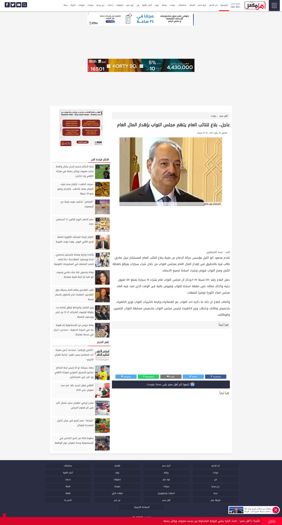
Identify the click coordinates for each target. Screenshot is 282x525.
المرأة (72, 5)
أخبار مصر (202, 5)
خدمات (110, 5)
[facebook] (7, 4)
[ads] (141, 19)
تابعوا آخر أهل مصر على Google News (168, 384)
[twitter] (13, 4)
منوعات (81, 5)
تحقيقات (119, 5)
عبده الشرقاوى (214, 252)
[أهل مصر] (255, 5)
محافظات (182, 5)
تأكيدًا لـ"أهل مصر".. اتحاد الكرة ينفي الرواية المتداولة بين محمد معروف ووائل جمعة (211, 521)
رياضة (164, 5)
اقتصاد (192, 5)
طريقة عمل (215, 500)
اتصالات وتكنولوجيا (166, 493)
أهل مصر (166, 500)
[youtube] (18, 4)
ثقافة (68, 493)
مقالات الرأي (117, 493)
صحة (66, 5)
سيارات (91, 5)
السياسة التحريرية (141, 507)
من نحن (117, 500)
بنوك (157, 5)
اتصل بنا (68, 500)
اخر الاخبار (213, 5)
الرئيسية (224, 5)
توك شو (130, 5)
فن (137, 5)
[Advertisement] (171, 227)
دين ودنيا (100, 5)
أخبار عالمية (147, 5)
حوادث (172, 5)
